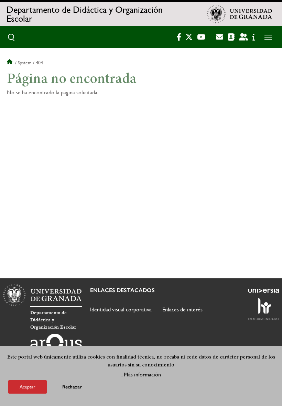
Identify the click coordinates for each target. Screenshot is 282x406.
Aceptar (27, 386)
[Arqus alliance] (56, 345)
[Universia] (263, 291)
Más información (142, 374)
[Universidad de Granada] (240, 14)
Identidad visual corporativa (121, 309)
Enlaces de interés (182, 309)
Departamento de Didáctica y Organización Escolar (85, 14)
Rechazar (72, 387)
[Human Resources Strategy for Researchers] (263, 309)
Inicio (10, 62)
